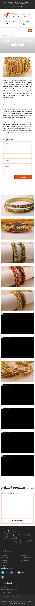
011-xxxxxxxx (10, 24)
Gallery (5, 562)
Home (3, 49)
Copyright (7, 597)
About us (6, 557)
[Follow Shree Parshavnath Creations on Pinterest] (18, 6)
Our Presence (25, 557)
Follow (6, 572)
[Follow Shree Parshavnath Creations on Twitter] (16, 6)
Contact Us (24, 560)
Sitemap (23, 555)
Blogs (4, 565)
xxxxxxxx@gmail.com (23, 24)
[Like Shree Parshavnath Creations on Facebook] (13, 6)
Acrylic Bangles (17, 520)
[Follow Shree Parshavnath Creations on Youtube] (21, 6)
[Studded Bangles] (18, 207)
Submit (22, 177)
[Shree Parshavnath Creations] (17, 15)
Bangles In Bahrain (12, 49)
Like (15, 572)
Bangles (5, 560)
